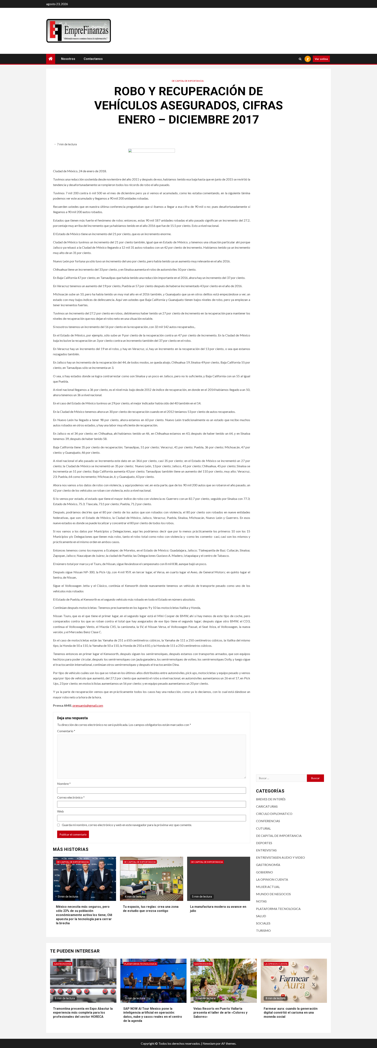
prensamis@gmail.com (88, 705)
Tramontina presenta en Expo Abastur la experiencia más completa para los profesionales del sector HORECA (83, 1013)
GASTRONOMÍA (268, 865)
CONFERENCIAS (268, 821)
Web (60, 811)
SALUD (261, 916)
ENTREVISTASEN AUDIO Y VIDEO (280, 857)
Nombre (64, 783)
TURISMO (263, 930)
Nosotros (68, 59)
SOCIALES (263, 923)
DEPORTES (264, 843)
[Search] (300, 59)
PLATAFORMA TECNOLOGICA (278, 909)
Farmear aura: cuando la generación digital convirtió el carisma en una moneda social (291, 1013)
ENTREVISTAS (266, 850)
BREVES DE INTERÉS (270, 799)
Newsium (209, 1043)
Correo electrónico (71, 797)
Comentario (66, 731)
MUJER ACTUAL (268, 887)
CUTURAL (263, 828)
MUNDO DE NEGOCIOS (273, 894)
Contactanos (93, 59)
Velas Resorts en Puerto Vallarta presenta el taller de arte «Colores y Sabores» (220, 1013)
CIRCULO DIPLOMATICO (274, 813)
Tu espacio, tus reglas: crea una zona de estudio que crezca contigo (150, 909)
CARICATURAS (267, 806)
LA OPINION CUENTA (272, 879)
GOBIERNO (264, 872)
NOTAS (261, 901)
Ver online (321, 58)
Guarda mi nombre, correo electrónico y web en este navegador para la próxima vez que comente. (127, 825)
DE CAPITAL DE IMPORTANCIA (188, 80)
